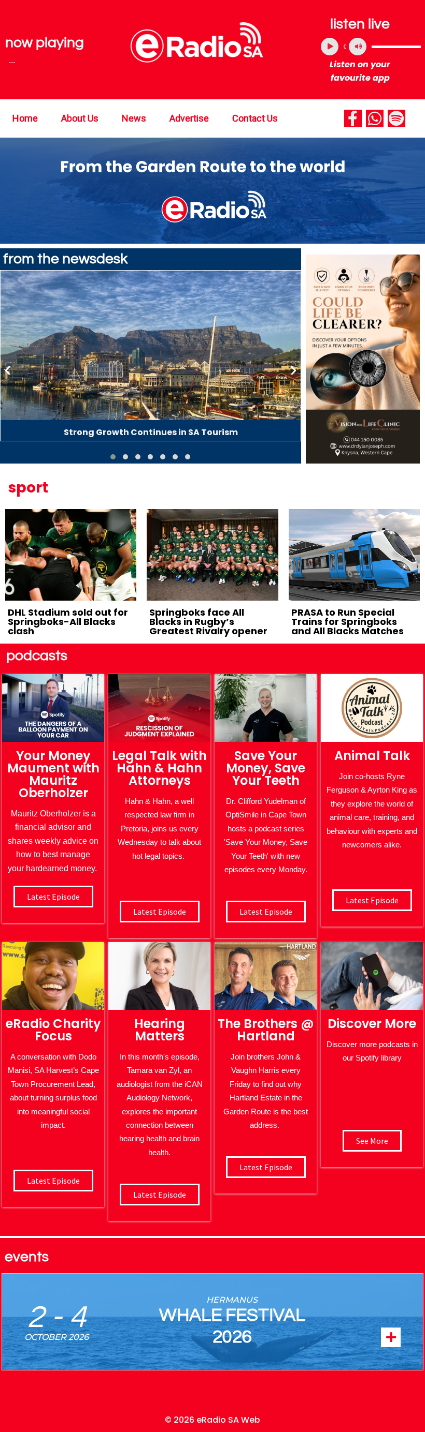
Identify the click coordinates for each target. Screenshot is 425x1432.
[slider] (396, 46)
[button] (113, 457)
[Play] (329, 46)
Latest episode (53, 896)
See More (372, 1141)
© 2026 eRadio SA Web (212, 1420)
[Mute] (357, 46)
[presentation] (8, 369)
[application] (370, 46)
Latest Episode (265, 911)
